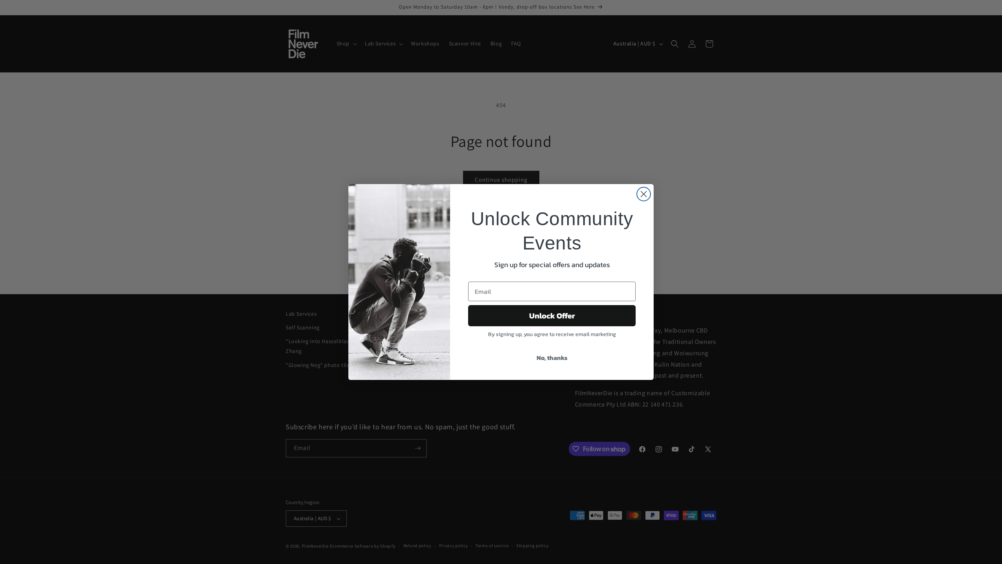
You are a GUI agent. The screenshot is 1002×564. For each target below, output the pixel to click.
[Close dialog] (644, 194)
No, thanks (552, 357)
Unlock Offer (552, 316)
